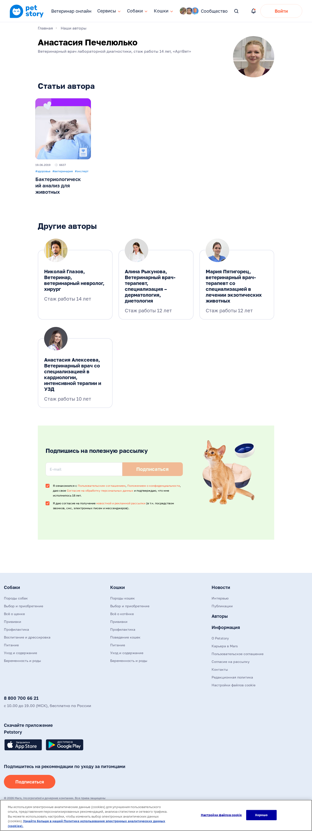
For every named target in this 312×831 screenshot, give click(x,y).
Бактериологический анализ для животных (58, 185)
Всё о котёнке (122, 614)
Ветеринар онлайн (71, 11)
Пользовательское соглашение (237, 654)
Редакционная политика (232, 677)
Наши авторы (74, 28)
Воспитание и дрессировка (27, 637)
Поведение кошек (125, 637)
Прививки (12, 621)
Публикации (222, 606)
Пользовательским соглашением (102, 485)
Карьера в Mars (225, 646)
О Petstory (220, 638)
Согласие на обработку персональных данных (100, 490)
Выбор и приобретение (23, 606)
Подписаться (29, 781)
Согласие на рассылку (231, 661)
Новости (221, 587)
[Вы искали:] (236, 11)
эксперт (81, 171)
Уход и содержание (20, 653)
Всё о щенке (14, 614)
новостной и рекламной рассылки (120, 503)
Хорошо (261, 815)
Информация (226, 627)
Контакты (220, 669)
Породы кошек (122, 598)
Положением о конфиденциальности (153, 485)
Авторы (220, 616)
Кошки (117, 587)
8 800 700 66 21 (21, 698)
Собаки (12, 587)
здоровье (42, 171)
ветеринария (62, 171)
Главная (45, 28)
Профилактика (16, 629)
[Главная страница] (26, 17)
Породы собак (16, 598)
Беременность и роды (22, 661)
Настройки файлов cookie (221, 815)
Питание (11, 645)
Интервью (220, 598)
